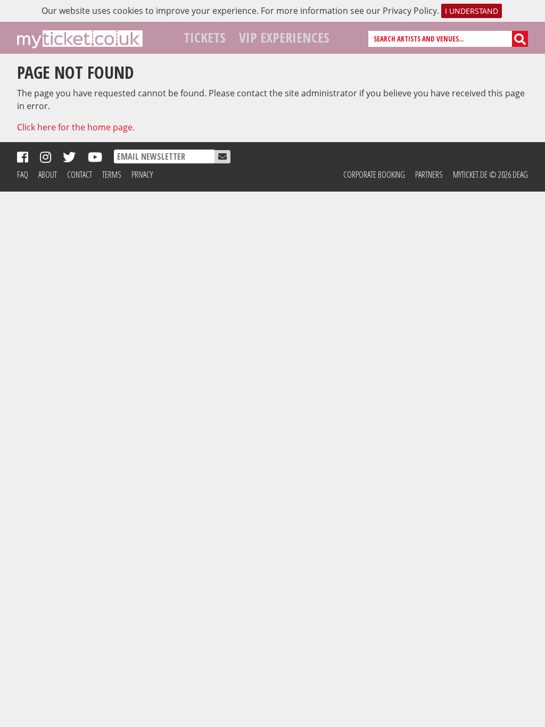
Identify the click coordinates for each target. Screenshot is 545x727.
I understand (471, 11)
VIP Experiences (284, 37)
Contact (79, 174)
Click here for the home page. (76, 127)
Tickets (205, 37)
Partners (429, 174)
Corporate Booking (374, 174)
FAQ (22, 174)
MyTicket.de (470, 174)
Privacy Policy (410, 10)
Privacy (142, 174)
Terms (111, 174)
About (47, 174)
